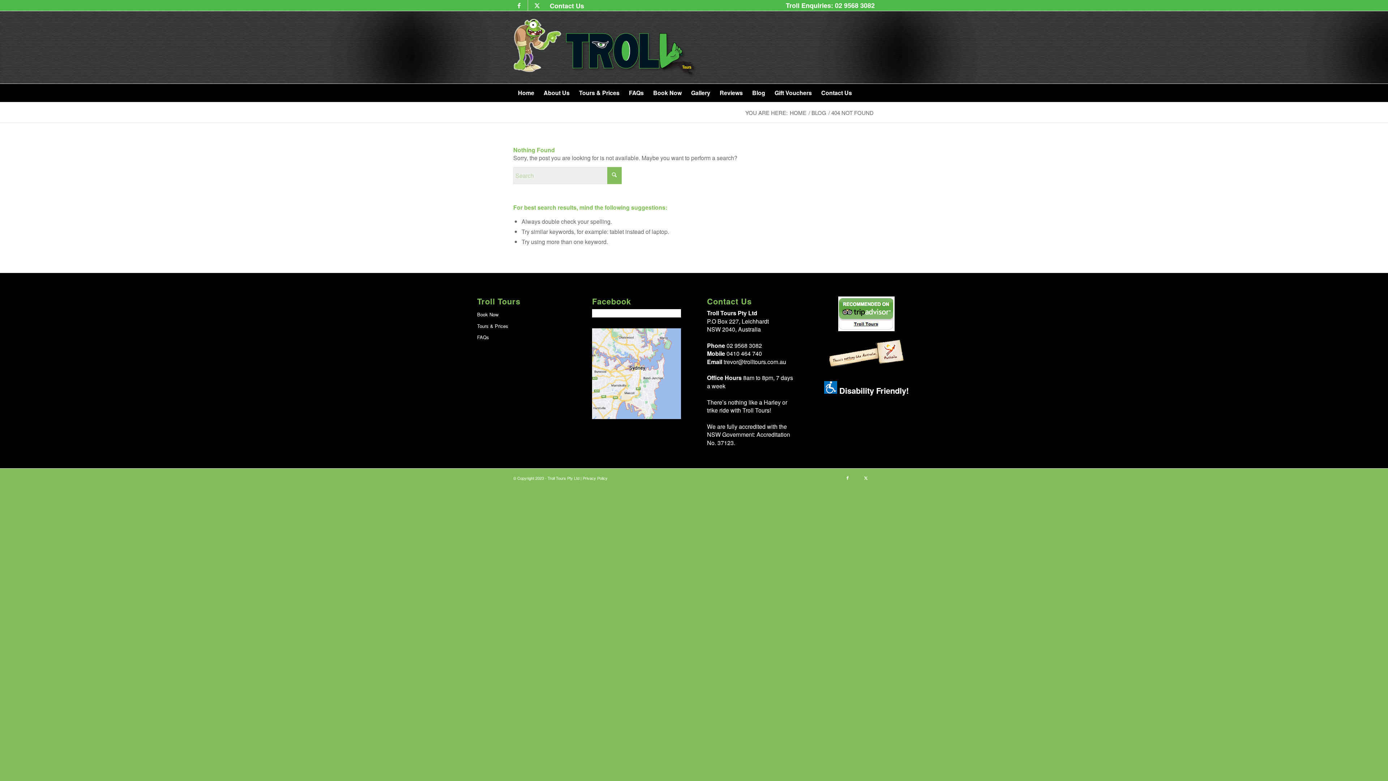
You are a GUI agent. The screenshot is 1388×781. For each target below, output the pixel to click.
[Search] (870, 93)
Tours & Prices (492, 326)
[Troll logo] (605, 47)
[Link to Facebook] (519, 5)
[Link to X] (537, 5)
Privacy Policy (595, 478)
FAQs (483, 337)
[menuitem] (565, 6)
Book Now (487, 314)
